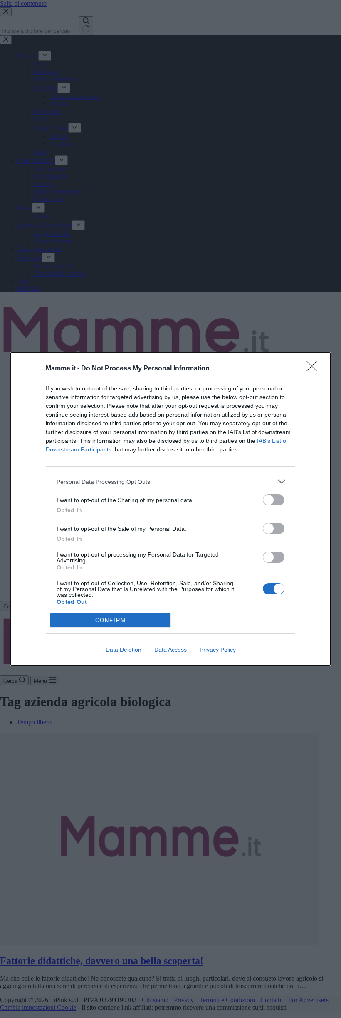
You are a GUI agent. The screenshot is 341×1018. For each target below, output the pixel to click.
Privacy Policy (218, 649)
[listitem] (170, 481)
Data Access (170, 649)
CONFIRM (110, 620)
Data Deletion (123, 649)
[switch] (273, 499)
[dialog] (170, 509)
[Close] (314, 369)
